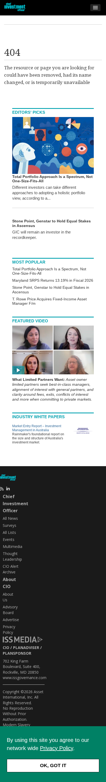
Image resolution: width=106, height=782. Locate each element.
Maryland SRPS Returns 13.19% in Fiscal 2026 (52, 280)
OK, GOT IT (53, 765)
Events (8, 539)
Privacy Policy (56, 748)
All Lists (9, 532)
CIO (6, 647)
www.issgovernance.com (24, 677)
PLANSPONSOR (17, 653)
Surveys (9, 525)
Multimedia (12, 546)
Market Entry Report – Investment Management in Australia (36, 428)
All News (10, 518)
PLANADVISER (26, 647)
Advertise (11, 619)
